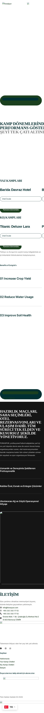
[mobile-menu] (40, 4)
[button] (21, 198)
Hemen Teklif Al (8, 398)
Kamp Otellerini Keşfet (11, 104)
